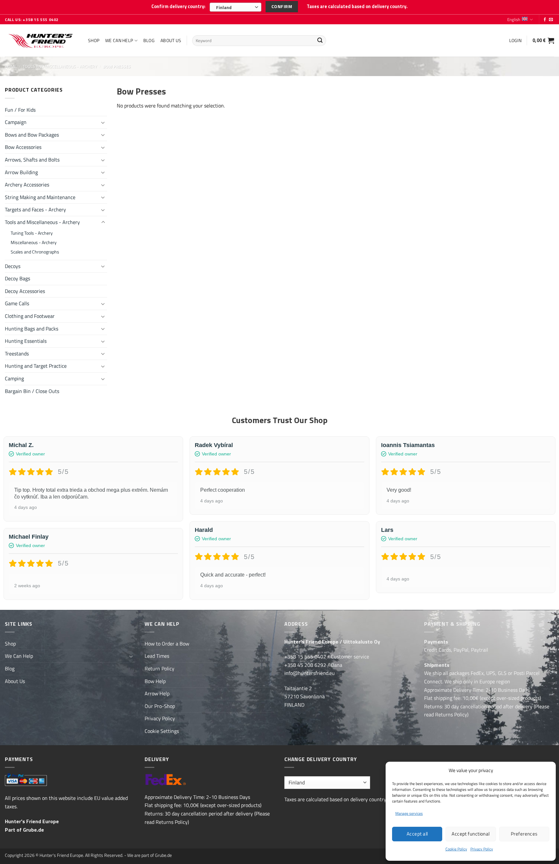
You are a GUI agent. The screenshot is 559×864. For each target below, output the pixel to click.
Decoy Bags (17, 278)
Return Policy (159, 668)
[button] (515, 40)
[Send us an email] (551, 19)
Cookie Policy (456, 849)
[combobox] (235, 7)
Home (10, 66)
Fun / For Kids (20, 110)
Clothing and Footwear (30, 316)
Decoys (12, 266)
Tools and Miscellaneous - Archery (60, 66)
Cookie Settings (162, 731)
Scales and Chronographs (35, 251)
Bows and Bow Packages (32, 135)
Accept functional (471, 833)
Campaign (16, 122)
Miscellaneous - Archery (34, 242)
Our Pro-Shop (160, 706)
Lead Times (157, 656)
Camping (14, 378)
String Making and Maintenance (40, 197)
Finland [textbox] (224, 7)
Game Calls (17, 303)
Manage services (409, 813)
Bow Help (155, 681)
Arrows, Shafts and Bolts (32, 159)
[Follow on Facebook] (545, 19)
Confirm (281, 6)
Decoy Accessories (25, 291)
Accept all (417, 833)
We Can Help (119, 40)
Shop (93, 40)
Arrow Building (21, 172)
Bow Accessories (23, 147)
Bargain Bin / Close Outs (32, 391)
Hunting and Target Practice (36, 366)
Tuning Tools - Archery (32, 233)
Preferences (524, 833)
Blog (149, 40)
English (513, 19)
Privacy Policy (481, 849)
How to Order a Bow (167, 643)
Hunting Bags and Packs (31, 328)
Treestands (17, 353)
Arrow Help (157, 693)
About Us (170, 40)
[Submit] (320, 40)
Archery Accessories (27, 184)
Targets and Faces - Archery (35, 209)
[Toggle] (103, 122)
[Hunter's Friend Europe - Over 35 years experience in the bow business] (41, 40)
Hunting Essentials (26, 341)
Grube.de (33, 830)
